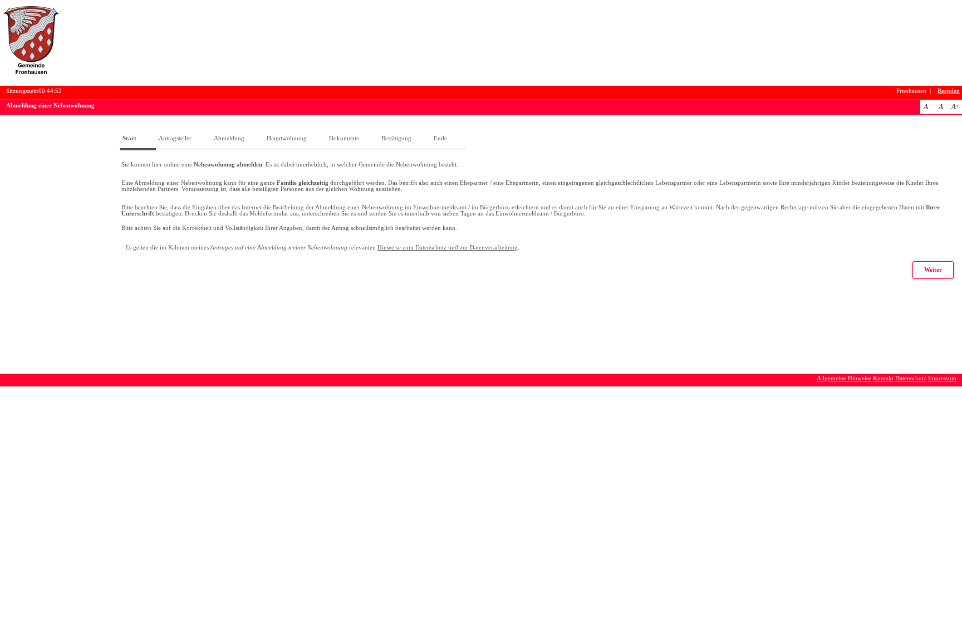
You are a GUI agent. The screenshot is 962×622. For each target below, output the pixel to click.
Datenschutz (910, 378)
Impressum (942, 378)
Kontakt (883, 378)
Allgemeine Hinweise (844, 378)
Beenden (949, 91)
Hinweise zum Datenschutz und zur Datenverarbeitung (447, 247)
